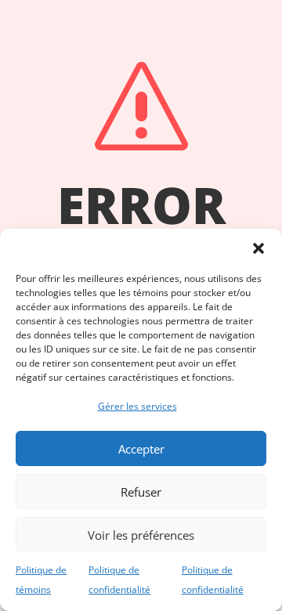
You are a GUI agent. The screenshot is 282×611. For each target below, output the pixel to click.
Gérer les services (137, 406)
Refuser (141, 492)
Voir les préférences (141, 535)
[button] (258, 248)
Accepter (141, 449)
